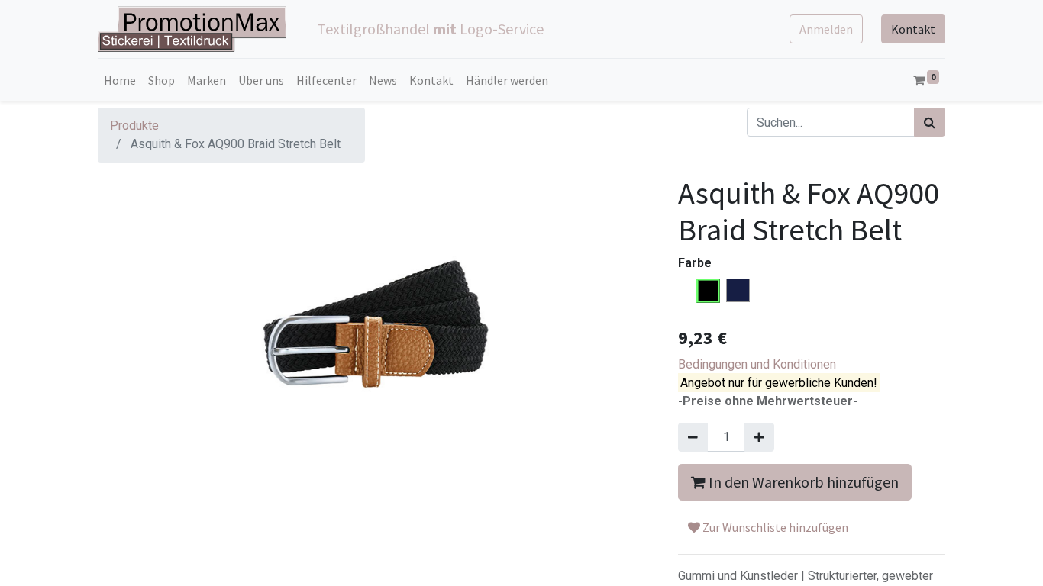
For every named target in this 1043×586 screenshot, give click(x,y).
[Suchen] (929, 122)
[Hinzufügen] (759, 437)
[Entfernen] (693, 437)
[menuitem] (120, 80)
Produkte (134, 125)
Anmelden (826, 29)
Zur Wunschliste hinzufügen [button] (774, 527)
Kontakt (913, 29)
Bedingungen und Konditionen (757, 364)
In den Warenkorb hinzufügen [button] (802, 481)
